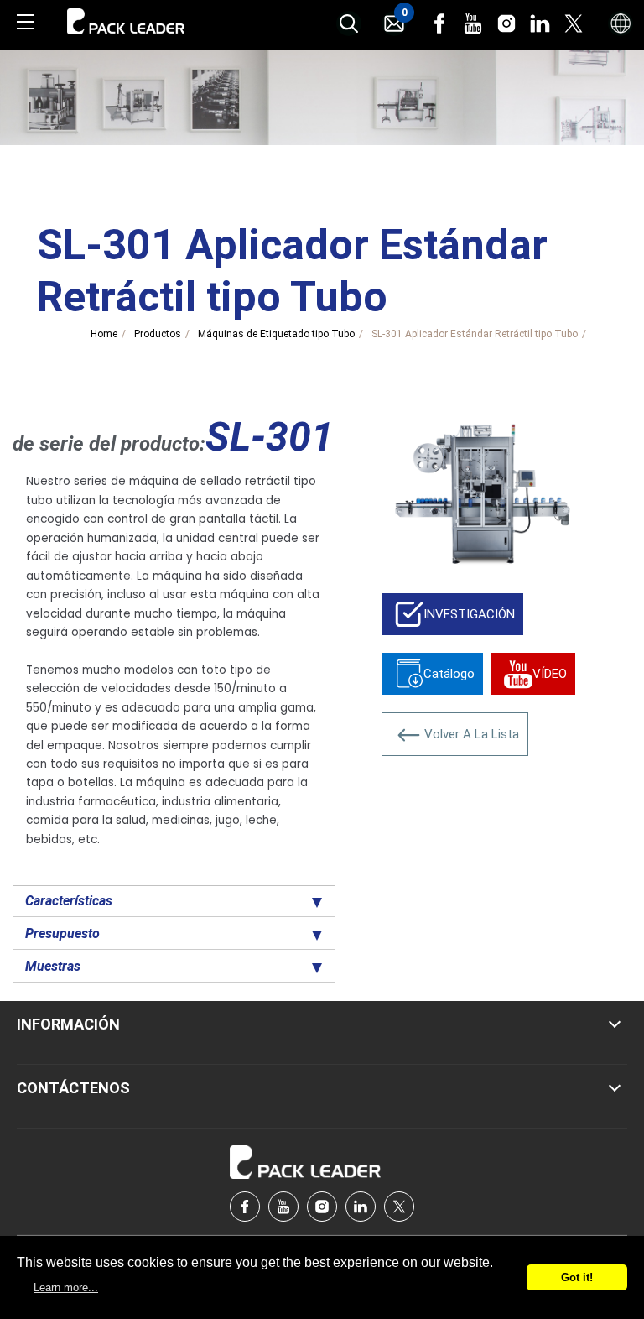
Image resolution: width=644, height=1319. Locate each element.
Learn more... (66, 1287)
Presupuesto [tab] (62, 933)
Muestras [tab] (52, 966)
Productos (157, 334)
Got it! (577, 1277)
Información (68, 1024)
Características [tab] (68, 901)
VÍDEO (549, 673)
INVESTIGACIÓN (469, 614)
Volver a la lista (471, 734)
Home (104, 334)
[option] (483, 492)
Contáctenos (73, 1088)
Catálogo (449, 673)
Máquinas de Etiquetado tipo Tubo (276, 334)
